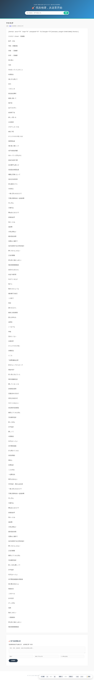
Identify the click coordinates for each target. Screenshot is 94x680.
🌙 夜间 (88, 676)
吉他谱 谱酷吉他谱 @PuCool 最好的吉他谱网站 (47, 4)
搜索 (66, 12)
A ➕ (77, 676)
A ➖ (82, 676)
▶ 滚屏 (42, 676)
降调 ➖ (60, 676)
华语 (10, 26)
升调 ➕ (70, 676)
